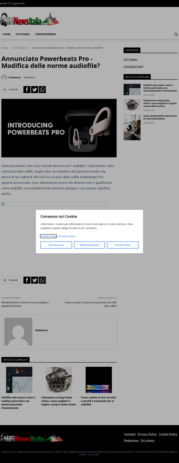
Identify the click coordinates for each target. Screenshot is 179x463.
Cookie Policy (48, 236)
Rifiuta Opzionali (89, 245)
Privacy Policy (67, 236)
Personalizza (56, 245)
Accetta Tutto (122, 245)
